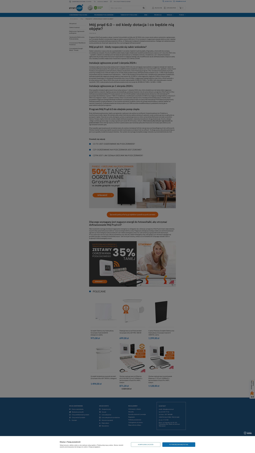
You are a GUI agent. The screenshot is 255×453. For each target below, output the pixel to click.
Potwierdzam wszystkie (178, 444)
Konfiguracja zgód (145, 444)
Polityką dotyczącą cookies (105, 445)
